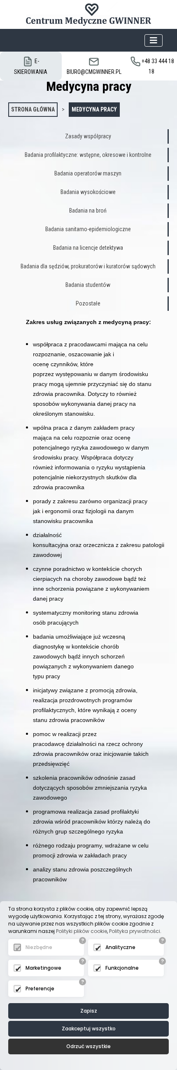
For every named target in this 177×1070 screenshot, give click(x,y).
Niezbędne (39, 947)
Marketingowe (43, 967)
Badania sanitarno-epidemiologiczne (88, 229)
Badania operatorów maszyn (87, 173)
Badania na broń (88, 210)
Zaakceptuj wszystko (89, 1028)
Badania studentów (87, 285)
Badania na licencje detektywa (88, 247)
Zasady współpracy (88, 136)
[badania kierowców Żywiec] (88, 14)
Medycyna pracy (94, 109)
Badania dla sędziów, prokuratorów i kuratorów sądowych (88, 266)
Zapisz (88, 1010)
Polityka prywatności (134, 931)
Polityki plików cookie (81, 931)
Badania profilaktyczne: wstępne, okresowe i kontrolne (88, 155)
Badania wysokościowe (88, 192)
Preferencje (40, 988)
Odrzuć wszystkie (88, 1046)
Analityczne (120, 947)
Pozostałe (88, 303)
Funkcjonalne (122, 967)
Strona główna (33, 109)
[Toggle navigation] (153, 40)
